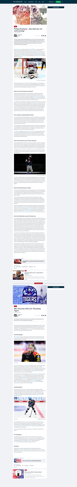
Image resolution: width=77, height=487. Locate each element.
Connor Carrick (33, 211)
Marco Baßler (31, 465)
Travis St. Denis (24, 378)
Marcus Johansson (26, 211)
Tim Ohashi (25, 206)
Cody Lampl (22, 370)
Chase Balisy (18, 395)
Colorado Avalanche (25, 266)
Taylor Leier (21, 375)
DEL (39, 1)
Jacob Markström (17, 131)
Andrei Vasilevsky (38, 55)
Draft (43, 1)
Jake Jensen (26, 210)
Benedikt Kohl (21, 425)
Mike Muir (28, 207)
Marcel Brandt (25, 421)
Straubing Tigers (18, 465)
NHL (36, 1)
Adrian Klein (29, 440)
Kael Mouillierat (38, 394)
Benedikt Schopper (30, 425)
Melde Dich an (51, 1)
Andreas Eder (26, 389)
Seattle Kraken (31, 266)
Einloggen (58, 1)
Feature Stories (30, 1)
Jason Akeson (35, 373)
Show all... (15, 466)
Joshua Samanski (35, 381)
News (25, 1)
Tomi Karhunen (17, 336)
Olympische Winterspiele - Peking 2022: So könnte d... (34, 273)
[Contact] (17, 36)
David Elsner (33, 380)
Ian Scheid (32, 369)
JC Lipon (23, 376)
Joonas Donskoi (20, 211)
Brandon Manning (26, 365)
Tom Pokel (30, 449)
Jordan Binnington (30, 131)
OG (25, 270)
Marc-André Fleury (22, 55)
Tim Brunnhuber (30, 438)
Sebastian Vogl (31, 428)
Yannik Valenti (18, 381)
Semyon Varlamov (33, 50)
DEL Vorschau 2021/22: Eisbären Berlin (33, 472)
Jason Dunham (21, 449)
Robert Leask (39, 449)
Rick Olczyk (30, 209)
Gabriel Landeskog (36, 97)
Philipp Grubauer (19, 49)
